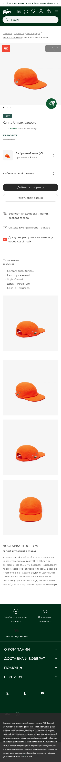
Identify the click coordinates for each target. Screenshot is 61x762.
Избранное (33, 11)
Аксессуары (33, 33)
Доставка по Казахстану (45, 619)
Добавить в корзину (30, 187)
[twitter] (8, 693)
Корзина (49, 11)
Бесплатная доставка (22, 213)
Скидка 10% (16, 227)
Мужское (19, 33)
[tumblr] (25, 693)
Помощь (25, 11)
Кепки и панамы (12, 37)
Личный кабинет (41, 11)
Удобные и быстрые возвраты (16, 619)
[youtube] (43, 693)
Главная (7, 33)
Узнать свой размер (30, 197)
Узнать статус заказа (16, 636)
